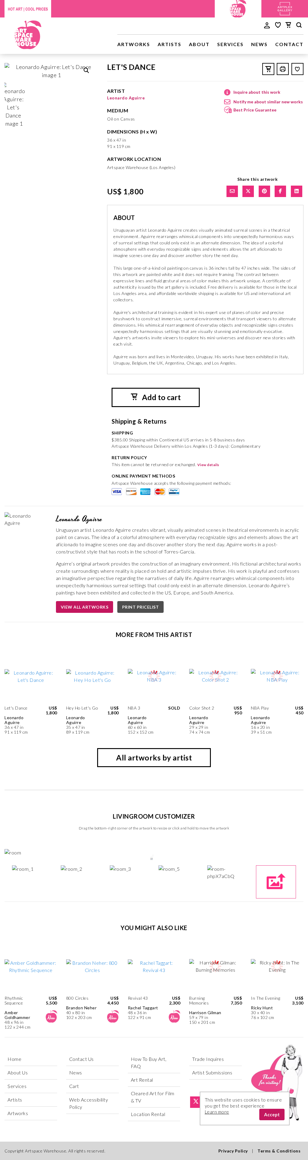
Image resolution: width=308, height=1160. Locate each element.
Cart (74, 1086)
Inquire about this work (256, 92)
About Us (18, 1072)
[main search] (298, 25)
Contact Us (81, 1059)
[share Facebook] (280, 191)
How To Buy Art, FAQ (149, 1062)
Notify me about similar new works (268, 101)
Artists (169, 44)
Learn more (217, 1112)
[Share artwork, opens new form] (232, 191)
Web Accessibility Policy (88, 1103)
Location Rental (148, 1114)
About (199, 44)
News (259, 44)
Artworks (133, 44)
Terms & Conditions (278, 1150)
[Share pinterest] (264, 191)
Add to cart (160, 397)
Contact (289, 44)
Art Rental (142, 1080)
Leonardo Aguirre (126, 97)
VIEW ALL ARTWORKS (85, 607)
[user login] (267, 24)
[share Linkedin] (296, 191)
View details (208, 464)
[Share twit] (248, 191)
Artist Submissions (212, 1072)
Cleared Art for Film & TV (152, 1096)
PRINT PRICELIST (140, 607)
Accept (272, 1114)
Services (230, 44)
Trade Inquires (208, 1059)
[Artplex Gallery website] (285, 8)
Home (14, 1059)
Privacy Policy (233, 1150)
